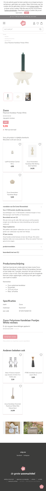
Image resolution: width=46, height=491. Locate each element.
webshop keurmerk (9, 479)
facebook (19, 455)
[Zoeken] (41, 29)
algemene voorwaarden (23, 479)
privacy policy (34, 6)
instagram (26, 455)
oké (26, 13)
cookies (40, 479)
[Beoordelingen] (23, 116)
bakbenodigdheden (10, 10)
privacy (33, 479)
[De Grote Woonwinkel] (23, 23)
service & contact (13, 481)
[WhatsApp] (42, 487)
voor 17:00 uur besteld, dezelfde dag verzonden (24, 16)
